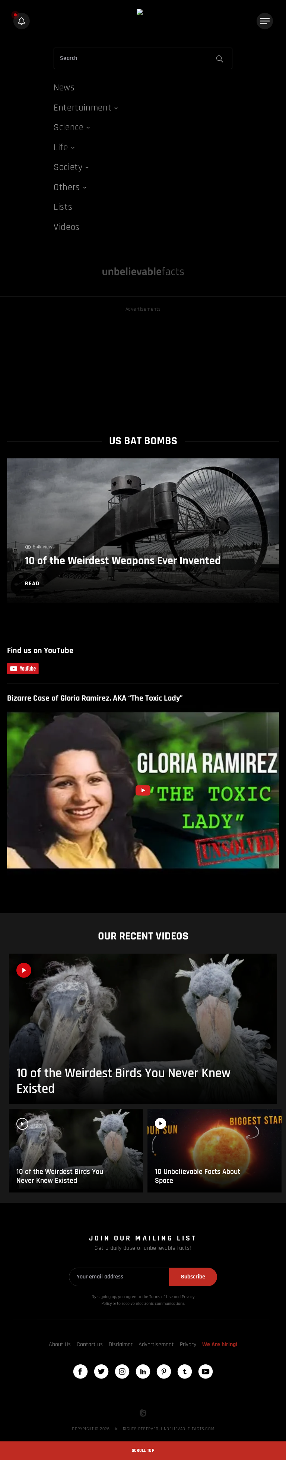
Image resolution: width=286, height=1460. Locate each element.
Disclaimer (121, 1344)
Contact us (90, 1344)
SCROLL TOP (143, 1450)
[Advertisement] (143, 366)
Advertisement (156, 1344)
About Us (60, 1344)
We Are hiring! (219, 1344)
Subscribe (193, 1277)
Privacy (188, 1344)
